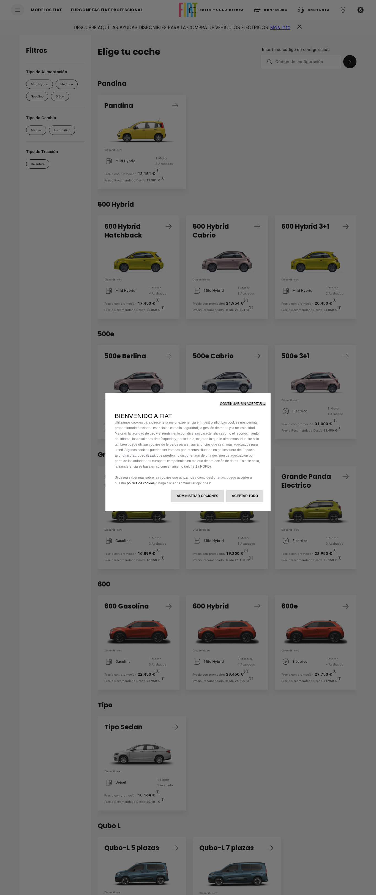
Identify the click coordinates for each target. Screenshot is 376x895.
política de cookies (141, 483)
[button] (243, 404)
